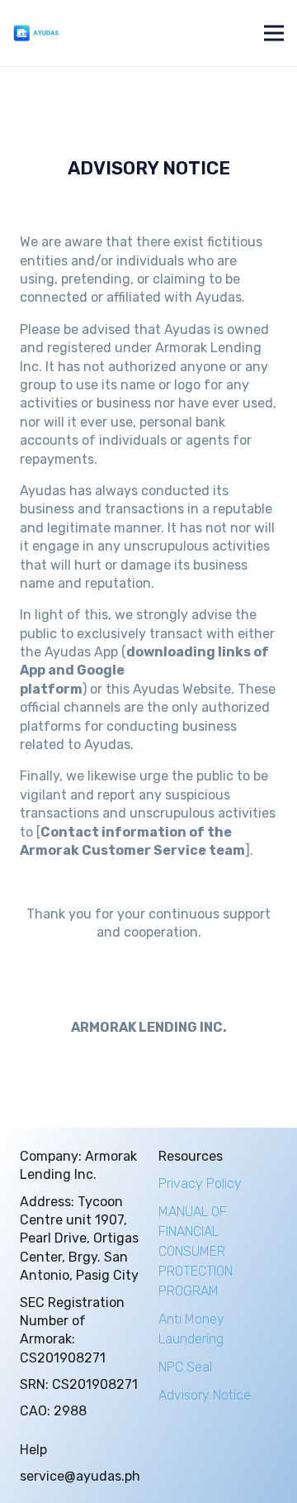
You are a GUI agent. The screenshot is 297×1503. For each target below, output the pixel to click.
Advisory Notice (204, 1395)
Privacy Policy (200, 1183)
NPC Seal (185, 1367)
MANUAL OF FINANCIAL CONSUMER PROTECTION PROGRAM (195, 1251)
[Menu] (274, 33)
